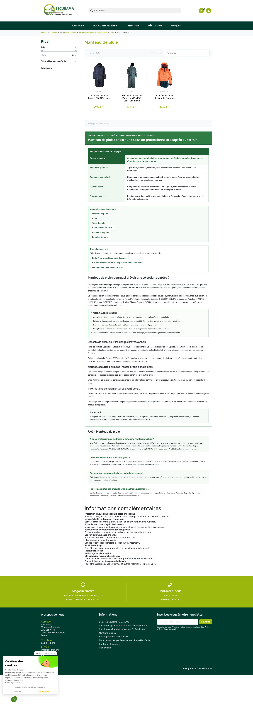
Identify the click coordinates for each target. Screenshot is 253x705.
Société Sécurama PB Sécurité (114, 622)
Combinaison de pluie (102, 228)
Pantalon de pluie (100, 237)
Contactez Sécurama (109, 644)
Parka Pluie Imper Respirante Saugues (109, 258)
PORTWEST (99, 92)
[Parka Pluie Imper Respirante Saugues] (164, 75)
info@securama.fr (50, 650)
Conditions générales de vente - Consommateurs (123, 625)
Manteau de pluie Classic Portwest (107, 267)
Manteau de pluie (100, 214)
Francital (164, 92)
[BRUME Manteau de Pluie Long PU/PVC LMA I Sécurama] (132, 75)
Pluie (94, 218)
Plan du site (105, 647)
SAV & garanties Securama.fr (113, 636)
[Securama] (57, 11)
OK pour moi (44, 692)
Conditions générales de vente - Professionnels (122, 629)
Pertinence (187, 53)
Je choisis (16, 692)
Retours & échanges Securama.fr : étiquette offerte (124, 640)
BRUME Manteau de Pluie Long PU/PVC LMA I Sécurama (117, 263)
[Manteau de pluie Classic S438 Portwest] (99, 75)
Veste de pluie (98, 223)
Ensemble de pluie (100, 232)
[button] (209, 10)
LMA (132, 92)
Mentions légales (107, 633)
